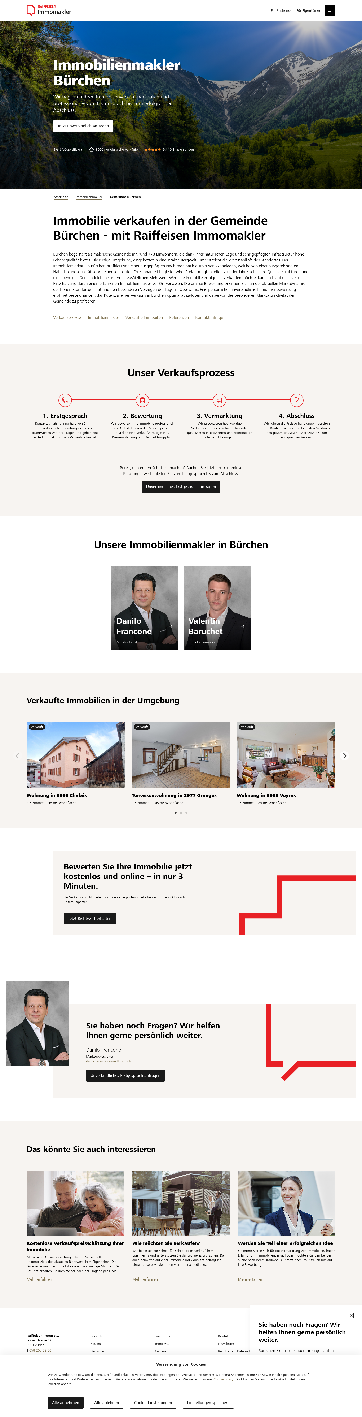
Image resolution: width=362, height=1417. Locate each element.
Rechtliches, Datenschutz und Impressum (240, 1353)
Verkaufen (97, 1351)
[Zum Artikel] (75, 1203)
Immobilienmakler (103, 317)
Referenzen (179, 317)
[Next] (344, 755)
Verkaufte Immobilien (144, 317)
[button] (330, 10)
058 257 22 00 (40, 1350)
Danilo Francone (133, 626)
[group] (67, 150)
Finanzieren (162, 1336)
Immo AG (161, 1344)
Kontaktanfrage (209, 317)
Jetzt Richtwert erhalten (89, 918)
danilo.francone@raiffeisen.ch (108, 1061)
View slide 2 (181, 813)
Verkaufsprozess (67, 317)
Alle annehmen (65, 1402)
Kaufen (95, 1344)
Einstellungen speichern (208, 1402)
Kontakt (224, 1336)
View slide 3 (186, 813)
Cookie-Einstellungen (153, 1402)
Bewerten (97, 1336)
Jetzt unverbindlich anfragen (83, 126)
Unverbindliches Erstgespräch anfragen (181, 486)
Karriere (160, 1351)
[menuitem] (281, 10)
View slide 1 (176, 813)
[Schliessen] (351, 1315)
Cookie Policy (223, 1379)
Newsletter (226, 1344)
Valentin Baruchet (206, 626)
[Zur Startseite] (49, 10)
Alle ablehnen (106, 1402)
